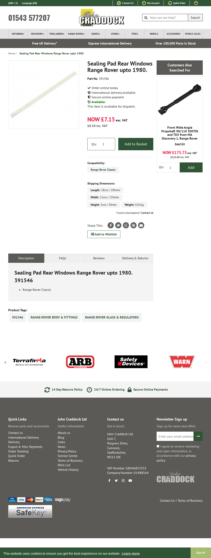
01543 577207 (29, 17)
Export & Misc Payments (25, 447)
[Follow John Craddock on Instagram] (123, 480)
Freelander (56, 33)
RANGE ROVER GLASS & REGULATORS (112, 317)
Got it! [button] (200, 552)
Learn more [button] (131, 553)
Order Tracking (18, 451)
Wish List (64, 465)
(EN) (29, 3)
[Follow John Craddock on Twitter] (116, 480)
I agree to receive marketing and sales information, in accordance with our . (178, 453)
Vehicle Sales (192, 33)
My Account (153, 3)
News (62, 447)
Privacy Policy (67, 451)
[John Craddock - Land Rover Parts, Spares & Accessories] (105, 17)
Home (11, 53)
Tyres (134, 33)
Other (114, 33)
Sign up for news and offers (176, 426)
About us (64, 433)
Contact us (15, 433)
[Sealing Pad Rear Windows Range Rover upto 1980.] (43, 94)
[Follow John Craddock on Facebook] (109, 480)
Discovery (36, 33)
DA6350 (179, 136)
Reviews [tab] (99, 258)
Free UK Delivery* (40, 43)
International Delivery (23, 437)
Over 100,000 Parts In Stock (172, 43)
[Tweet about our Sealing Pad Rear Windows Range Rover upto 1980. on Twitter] (118, 225)
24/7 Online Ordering (109, 389)
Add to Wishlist (105, 234)
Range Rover (75, 33)
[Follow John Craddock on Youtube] (130, 480)
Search (195, 17)
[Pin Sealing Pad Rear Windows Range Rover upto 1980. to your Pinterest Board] (133, 225)
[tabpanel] (80, 282)
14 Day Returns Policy (67, 389)
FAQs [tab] (62, 258)
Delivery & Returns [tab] (135, 258)
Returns (13, 460)
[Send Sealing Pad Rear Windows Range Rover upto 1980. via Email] (141, 225)
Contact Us (128, 3)
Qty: (94, 144)
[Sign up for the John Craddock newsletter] (198, 436)
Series (94, 33)
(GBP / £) (13, 3)
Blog (61, 437)
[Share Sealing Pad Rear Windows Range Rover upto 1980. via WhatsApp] (126, 225)
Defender (17, 33)
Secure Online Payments (150, 389)
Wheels (154, 33)
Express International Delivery (106, 43)
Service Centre (67, 456)
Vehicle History (68, 470)
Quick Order (179, 3)
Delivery (14, 442)
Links (61, 442)
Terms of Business (70, 460)
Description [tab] (26, 258)
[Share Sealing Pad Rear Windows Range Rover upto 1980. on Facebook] (111, 225)
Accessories (173, 33)
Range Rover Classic (103, 170)
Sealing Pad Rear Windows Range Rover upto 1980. (51, 53)
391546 (17, 317)
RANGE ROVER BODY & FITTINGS (54, 317)
